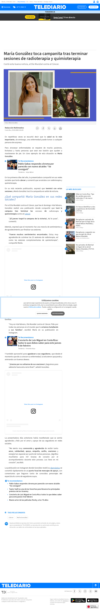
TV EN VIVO (82, 7)
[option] (50, 97)
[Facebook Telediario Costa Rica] (74, 591)
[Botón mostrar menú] (6, 7)
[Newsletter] (98, 2)
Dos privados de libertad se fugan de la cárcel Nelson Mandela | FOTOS (85, 247)
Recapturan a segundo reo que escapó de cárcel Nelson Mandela (85, 234)
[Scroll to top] (96, 585)
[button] (37, 128)
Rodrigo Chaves (48, 2)
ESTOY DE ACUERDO (57, 313)
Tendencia (50, 12)
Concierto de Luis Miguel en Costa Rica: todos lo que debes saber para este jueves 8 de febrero (39, 343)
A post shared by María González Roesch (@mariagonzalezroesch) (33, 431)
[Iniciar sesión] (94, 2)
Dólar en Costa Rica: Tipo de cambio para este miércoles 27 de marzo (85, 196)
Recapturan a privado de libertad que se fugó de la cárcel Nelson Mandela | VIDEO (85, 222)
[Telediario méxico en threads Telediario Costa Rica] (90, 591)
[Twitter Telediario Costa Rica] (79, 591)
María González (22, 517)
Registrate (93, 7)
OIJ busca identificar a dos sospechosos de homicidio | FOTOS (85, 209)
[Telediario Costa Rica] (50, 7)
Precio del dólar (38, 2)
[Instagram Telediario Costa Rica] (85, 591)
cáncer (27, 214)
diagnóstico (55, 468)
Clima (31, 2)
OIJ (27, 2)
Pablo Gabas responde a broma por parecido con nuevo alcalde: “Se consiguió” (36, 166)
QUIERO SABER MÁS (42, 313)
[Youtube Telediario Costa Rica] (96, 591)
